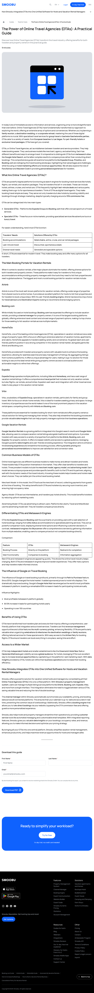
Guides (11, 22)
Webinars (57, 935)
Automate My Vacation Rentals (49, 973)
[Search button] (50, 4)
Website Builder (59, 899)
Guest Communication (62, 896)
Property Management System (62, 885)
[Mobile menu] (90, 4)
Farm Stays (79, 902)
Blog (55, 931)
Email (4, 769)
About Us (78, 931)
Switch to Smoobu (81, 906)
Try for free (47, 835)
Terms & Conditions (82, 944)
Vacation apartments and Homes (82, 885)
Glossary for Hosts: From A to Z (61, 951)
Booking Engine (59, 893)
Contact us (58, 959)
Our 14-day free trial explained (61, 945)
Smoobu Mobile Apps (61, 955)
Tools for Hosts (22, 22)
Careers (78, 935)
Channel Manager (60, 889)
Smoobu (2, 22)
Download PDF (11, 790)
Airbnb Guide (20, 973)
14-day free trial (78, 5)
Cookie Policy (80, 951)
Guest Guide (58, 902)
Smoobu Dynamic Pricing (60, 907)
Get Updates (8, 919)
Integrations (58, 938)
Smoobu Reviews (60, 941)
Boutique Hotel (80, 889)
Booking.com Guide (8, 973)
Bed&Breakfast (80, 893)
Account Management (62, 914)
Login (66, 5)
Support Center (59, 962)
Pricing (77, 928)
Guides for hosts (59, 928)
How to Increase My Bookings (11, 977)
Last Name (53, 758)
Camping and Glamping (83, 899)
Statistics (57, 911)
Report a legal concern (83, 954)
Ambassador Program (83, 938)
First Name (6, 758)
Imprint (77, 957)
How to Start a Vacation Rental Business (34, 977)
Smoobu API (79, 941)
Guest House (79, 896)
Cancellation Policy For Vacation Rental (14, 980)
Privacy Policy (80, 948)
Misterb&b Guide (32, 973)
